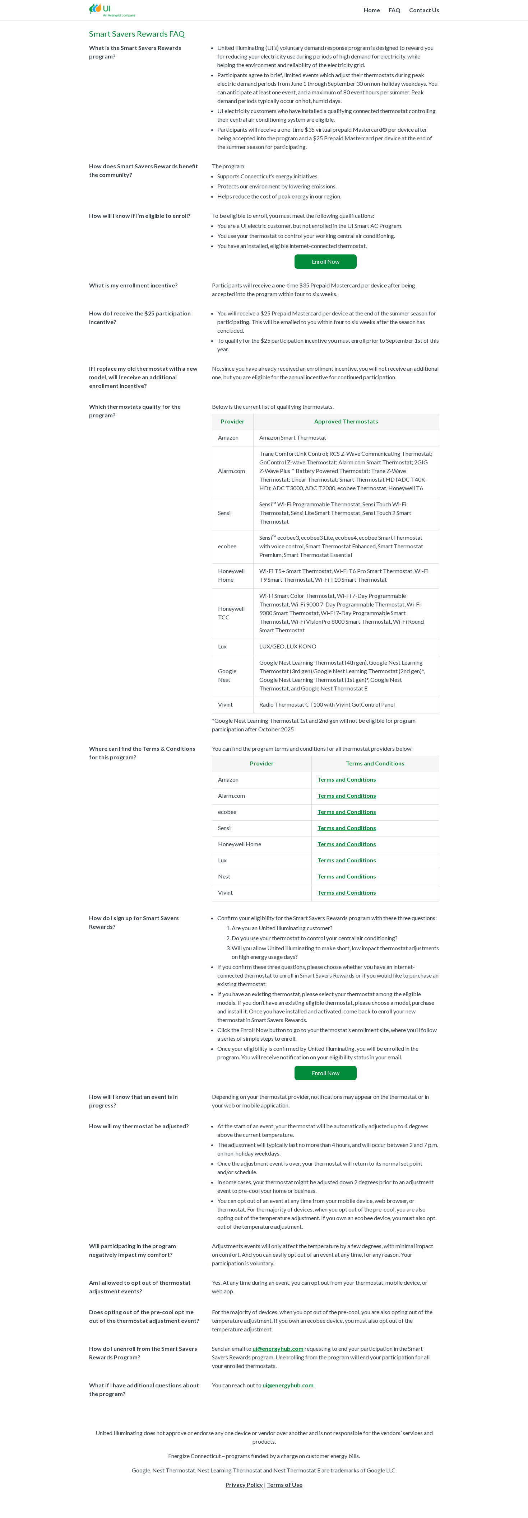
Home (372, 9)
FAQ (394, 9)
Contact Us (424, 9)
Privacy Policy (244, 1484)
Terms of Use (284, 1484)
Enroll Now (325, 261)
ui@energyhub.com (278, 1348)
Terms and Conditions (347, 779)
